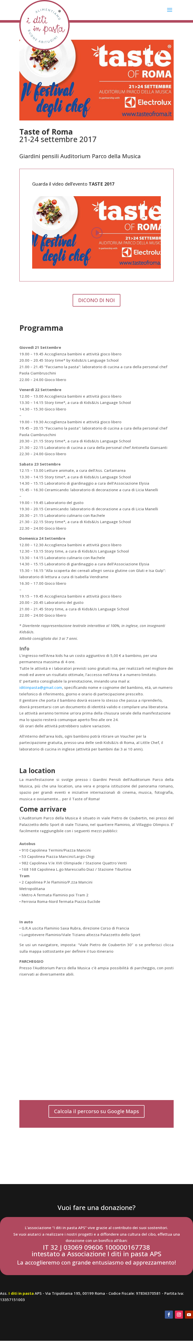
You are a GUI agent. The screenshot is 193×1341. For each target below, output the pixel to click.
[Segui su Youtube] (189, 1315)
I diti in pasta (21, 1293)
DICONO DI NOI (96, 300)
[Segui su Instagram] (179, 1315)
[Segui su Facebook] (169, 1315)
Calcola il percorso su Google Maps (96, 1111)
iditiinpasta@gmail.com (40, 687)
